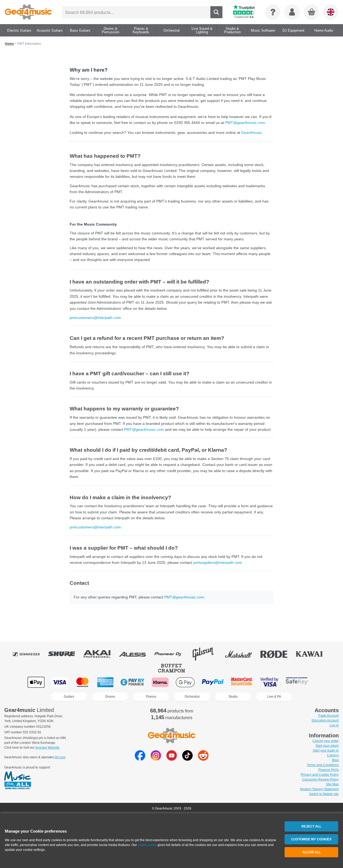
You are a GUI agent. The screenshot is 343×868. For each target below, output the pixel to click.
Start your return (327, 746)
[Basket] (311, 12)
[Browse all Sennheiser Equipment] (30, 654)
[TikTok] (187, 759)
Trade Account (328, 716)
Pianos (151, 696)
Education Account (325, 720)
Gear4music (251, 132)
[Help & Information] (273, 12)
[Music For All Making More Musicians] (17, 780)
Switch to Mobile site (324, 794)
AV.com (60, 757)
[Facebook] (140, 759)
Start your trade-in (326, 750)
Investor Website (47, 747)
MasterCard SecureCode (242, 682)
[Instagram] (156, 759)
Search (216, 12)
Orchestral (192, 696)
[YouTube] (171, 759)
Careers (333, 755)
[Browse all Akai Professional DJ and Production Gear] (100, 654)
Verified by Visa (269, 682)
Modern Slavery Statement (319, 789)
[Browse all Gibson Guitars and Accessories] (207, 654)
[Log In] (292, 12)
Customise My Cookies (311, 839)
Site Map (332, 784)
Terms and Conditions (323, 765)
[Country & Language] (330, 12)
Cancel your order (325, 741)
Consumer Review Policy (320, 779)
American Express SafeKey (297, 682)
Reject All (311, 826)
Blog (335, 760)
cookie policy (147, 845)
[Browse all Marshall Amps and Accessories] (242, 654)
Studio (233, 696)
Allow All (311, 852)
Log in (334, 725)
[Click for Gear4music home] (28, 12)
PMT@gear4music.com (245, 122)
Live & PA (274, 696)
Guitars (69, 696)
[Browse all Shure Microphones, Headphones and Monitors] (65, 654)
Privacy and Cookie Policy (320, 775)
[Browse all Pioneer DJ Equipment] (171, 654)
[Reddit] (203, 759)
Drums (110, 696)
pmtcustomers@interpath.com (95, 317)
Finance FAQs (328, 770)
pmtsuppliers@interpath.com (217, 562)
